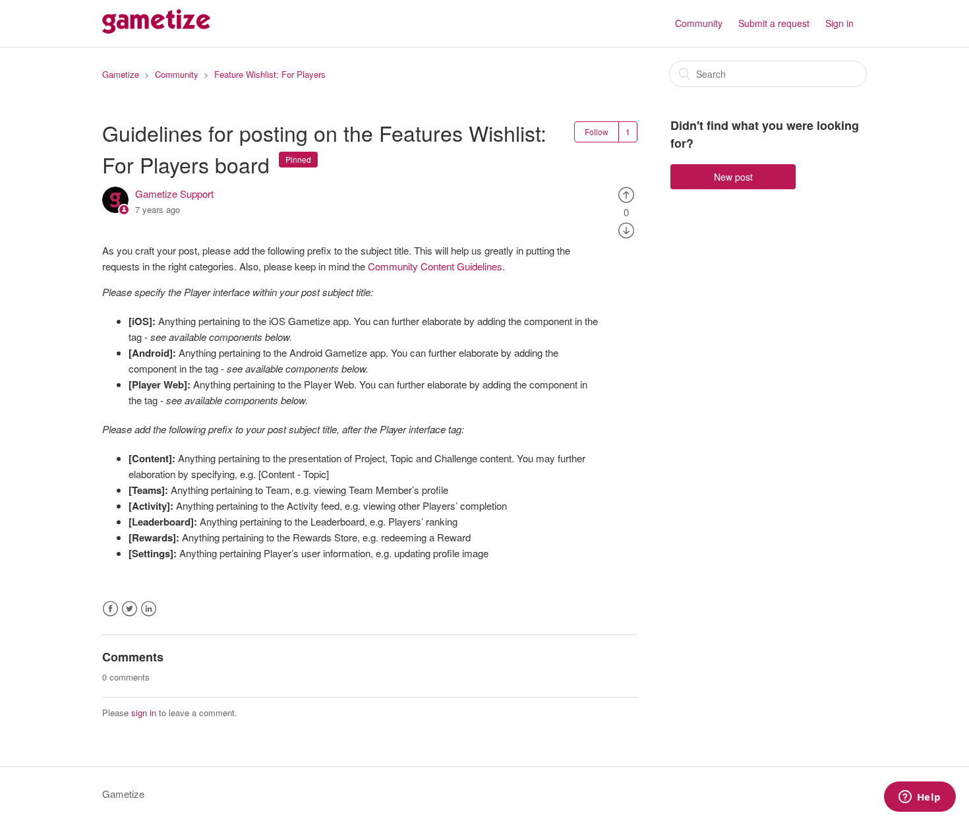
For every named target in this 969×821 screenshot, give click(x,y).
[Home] (156, 29)
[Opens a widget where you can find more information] (919, 797)
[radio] (626, 193)
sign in (143, 712)
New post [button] (733, 176)
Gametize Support (174, 193)
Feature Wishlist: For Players (270, 74)
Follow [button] (596, 131)
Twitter (129, 609)
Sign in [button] (839, 23)
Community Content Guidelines (435, 266)
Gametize (120, 74)
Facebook (110, 609)
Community (698, 23)
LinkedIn (148, 609)
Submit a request (773, 23)
